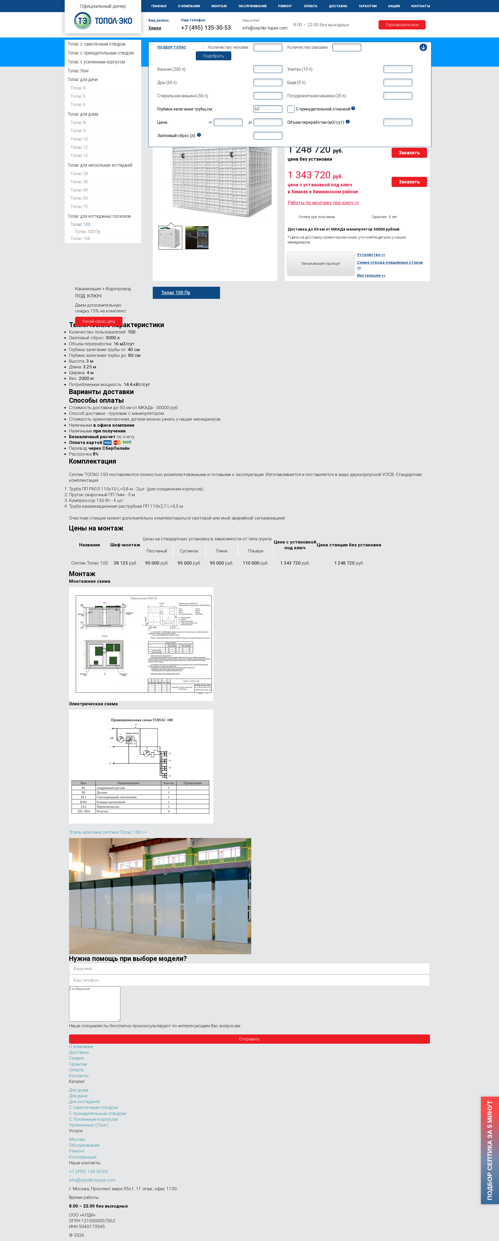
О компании (189, 6)
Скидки (76, 1058)
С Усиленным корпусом (93, 1119)
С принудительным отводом (97, 1113)
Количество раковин (307, 47)
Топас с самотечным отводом (96, 44)
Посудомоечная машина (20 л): (317, 95)
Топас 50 (79, 198)
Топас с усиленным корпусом (96, 62)
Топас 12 (79, 147)
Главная (158, 6)
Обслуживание (253, 6)
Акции (394, 6)
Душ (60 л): (167, 82)
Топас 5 (77, 96)
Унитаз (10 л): (300, 69)
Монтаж (219, 6)
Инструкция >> (371, 275)
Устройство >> (371, 254)
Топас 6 (77, 104)
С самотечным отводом (93, 1107)
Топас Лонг (78, 71)
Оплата (310, 6)
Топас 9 (77, 130)
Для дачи (78, 1095)
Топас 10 (79, 139)
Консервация (82, 1157)
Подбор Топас (171, 47)
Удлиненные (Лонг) (88, 1125)
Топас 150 (80, 238)
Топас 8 (77, 122)
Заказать (409, 152)
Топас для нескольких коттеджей (100, 165)
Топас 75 (79, 206)
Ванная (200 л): (171, 69)
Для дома (78, 1090)
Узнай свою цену (98, 321)
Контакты (420, 6)
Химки (154, 28)
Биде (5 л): (296, 82)
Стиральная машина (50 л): (183, 95)
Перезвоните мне (402, 25)
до (250, 122)
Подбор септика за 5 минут (489, 1150)
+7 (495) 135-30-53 (206, 27)
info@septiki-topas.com (265, 28)
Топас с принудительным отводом (101, 53)
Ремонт (285, 6)
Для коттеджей (84, 1101)
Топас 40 (79, 190)
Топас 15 (79, 155)
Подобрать (213, 56)
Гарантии (368, 6)
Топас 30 (79, 181)
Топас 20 (79, 173)
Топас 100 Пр (87, 231)
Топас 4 (77, 88)
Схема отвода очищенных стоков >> (390, 265)
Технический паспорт (320, 263)
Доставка (338, 6)
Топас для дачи (83, 79)
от (210, 122)
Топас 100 (80, 224)
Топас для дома (83, 114)
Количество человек (228, 47)
